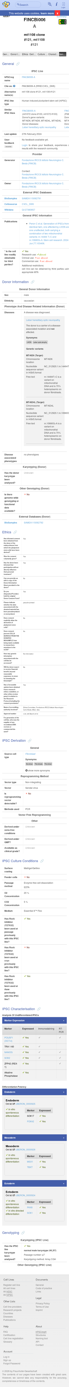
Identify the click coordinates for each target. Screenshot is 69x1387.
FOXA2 (30, 1121)
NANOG (8, 1052)
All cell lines (9, 1288)
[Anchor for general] (17, 63)
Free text (30, 376)
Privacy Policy (43, 1303)
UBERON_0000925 (25, 1103)
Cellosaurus (10, 204)
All (7, 1291)
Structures (41, 1335)
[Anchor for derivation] (29, 740)
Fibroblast (30, 753)
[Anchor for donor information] (32, 281)
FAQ (5, 1331)
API (37, 1341)
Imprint (39, 1309)
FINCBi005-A (29, 110)
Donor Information (15, 54)
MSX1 (30, 1161)
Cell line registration (13, 1338)
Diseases (8, 1316)
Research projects (12, 1309)
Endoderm (9, 1092)
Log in (6, 1356)
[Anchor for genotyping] (22, 1232)
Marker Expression (14, 1020)
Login (63, 7)
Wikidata (8, 209)
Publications (9, 1319)
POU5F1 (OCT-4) (8, 1039)
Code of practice (44, 1288)
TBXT (30, 1167)
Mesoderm (10, 1137)
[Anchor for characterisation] (38, 1008)
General (6, 54)
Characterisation (53, 54)
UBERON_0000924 (25, 1195)
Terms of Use (42, 1306)
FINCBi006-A (28, 76)
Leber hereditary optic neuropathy (39, 127)
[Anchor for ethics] (14, 531)
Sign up (7, 1360)
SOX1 (30, 1212)
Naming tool (42, 1338)
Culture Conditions (43, 54)
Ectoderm (9, 1183)
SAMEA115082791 (31, 198)
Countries (8, 1313)
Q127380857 (28, 209)
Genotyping (62, 54)
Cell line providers (12, 1306)
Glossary (7, 1341)
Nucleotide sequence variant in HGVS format (34, 369)
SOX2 (7, 1057)
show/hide (8, 146)
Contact (39, 1344)
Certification (9, 1335)
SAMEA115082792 (33, 522)
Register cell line (11, 1284)
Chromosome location (33, 360)
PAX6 (30, 1207)
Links (38, 1291)
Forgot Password (11, 1363)
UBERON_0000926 (25, 1149)
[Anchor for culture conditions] (41, 860)
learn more (47, 13)
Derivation (33, 54)
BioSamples (10, 198)
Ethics (25, 54)
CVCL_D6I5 (28, 203)
